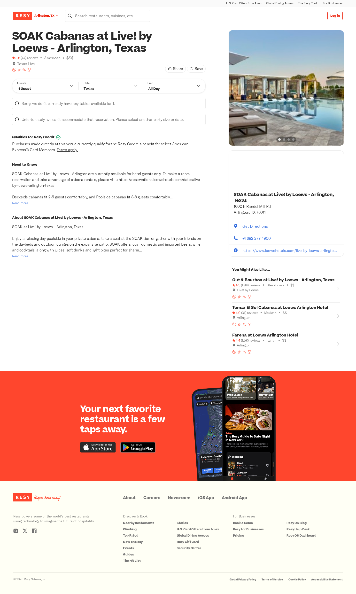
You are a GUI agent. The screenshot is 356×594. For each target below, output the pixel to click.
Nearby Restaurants (138, 523)
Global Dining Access (280, 3)
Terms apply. (67, 149)
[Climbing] (19, 70)
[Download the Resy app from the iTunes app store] (98, 447)
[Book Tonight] (14, 70)
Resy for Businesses (248, 529)
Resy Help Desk (298, 529)
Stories (182, 523)
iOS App (206, 498)
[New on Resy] (24, 70)
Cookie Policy (297, 579)
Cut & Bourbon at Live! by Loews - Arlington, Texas (283, 280)
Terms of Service (272, 579)
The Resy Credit (308, 3)
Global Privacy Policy (243, 579)
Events (128, 548)
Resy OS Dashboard (301, 535)
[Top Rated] (29, 70)
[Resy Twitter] (25, 530)
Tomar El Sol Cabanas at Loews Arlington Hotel (280, 308)
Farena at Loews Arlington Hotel (265, 335)
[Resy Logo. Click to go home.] (22, 16)
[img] (14, 64)
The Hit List (131, 561)
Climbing (130, 529)
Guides (128, 554)
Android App (234, 498)
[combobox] (107, 16)
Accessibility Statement (327, 579)
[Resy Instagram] (15, 530)
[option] (286, 88)
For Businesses (333, 3)
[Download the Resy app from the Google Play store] (138, 447)
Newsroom (179, 498)
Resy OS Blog (296, 523)
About (129, 498)
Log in (335, 16)
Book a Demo (243, 523)
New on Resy (132, 542)
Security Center (189, 548)
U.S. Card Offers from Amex (244, 3)
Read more (20, 203)
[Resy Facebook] (34, 530)
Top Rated (130, 535)
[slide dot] (279, 139)
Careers (151, 498)
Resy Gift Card (188, 542)
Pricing (238, 535)
